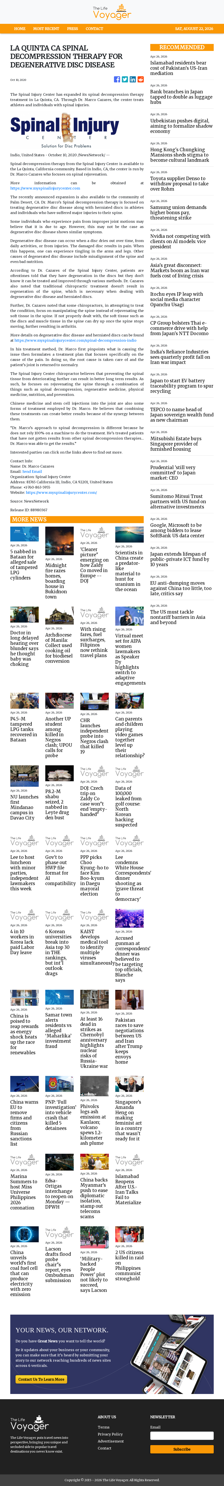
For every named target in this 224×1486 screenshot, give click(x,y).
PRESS (72, 28)
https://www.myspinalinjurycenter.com (45, 188)
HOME (19, 28)
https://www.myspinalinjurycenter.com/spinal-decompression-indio (75, 340)
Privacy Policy (110, 1434)
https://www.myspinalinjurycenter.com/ (61, 492)
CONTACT (94, 28)
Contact (104, 1448)
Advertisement (111, 1441)
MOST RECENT (46, 28)
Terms (104, 1427)
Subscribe (182, 1449)
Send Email (32, 471)
